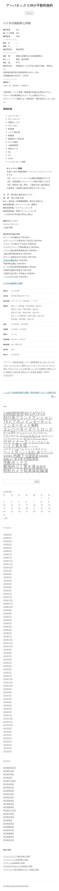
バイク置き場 (24, 368)
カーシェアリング (24, 432)
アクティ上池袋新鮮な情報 (14, 863)
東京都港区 (7, 820)
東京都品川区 (8, 787)
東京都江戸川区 (9, 810)
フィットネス (32, 449)
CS (49, 362)
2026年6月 (7, 541)
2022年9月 (7, 689)
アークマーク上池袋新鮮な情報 (15, 859)
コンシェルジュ (30, 435)
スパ (21, 438)
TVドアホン (14, 421)
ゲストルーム (11, 435)
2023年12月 (8, 639)
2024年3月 (7, 629)
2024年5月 (7, 623)
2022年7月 (7, 695)
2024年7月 (7, 616)
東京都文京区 (8, 797)
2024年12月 (8, 600)
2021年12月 (8, 718)
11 (12, 505)
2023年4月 (7, 666)
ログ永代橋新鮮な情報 (13, 283)
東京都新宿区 (8, 800)
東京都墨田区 (8, 790)
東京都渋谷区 (8, 817)
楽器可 (41, 466)
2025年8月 (7, 574)
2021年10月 (8, 725)
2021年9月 (7, 728)
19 (19, 508)
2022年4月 (7, 705)
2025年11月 (8, 564)
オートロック (43, 365)
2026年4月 (7, 547)
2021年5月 (7, 741)
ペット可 (34, 368)
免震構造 (8, 456)
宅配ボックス (15, 462)
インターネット (38, 421)
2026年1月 (7, 557)
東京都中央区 (8, 771)
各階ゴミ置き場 (13, 459)
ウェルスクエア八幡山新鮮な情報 (16, 856)
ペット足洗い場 (29, 452)
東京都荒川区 (8, 830)
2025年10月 (8, 567)
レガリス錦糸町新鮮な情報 (16, 392)
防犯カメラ (25, 372)
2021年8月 (7, 731)
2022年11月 (8, 682)
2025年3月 (7, 590)
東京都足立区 (8, 840)
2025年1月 (7, 597)
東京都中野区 (8, 774)
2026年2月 (7, 554)
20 (27, 508)
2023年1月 (7, 675)
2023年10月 (8, 646)
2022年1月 (7, 715)
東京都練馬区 (8, 827)
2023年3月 (7, 669)
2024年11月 (8, 603)
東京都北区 (7, 777)
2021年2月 (7, 751)
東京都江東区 (18, 362)
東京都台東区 (8, 784)
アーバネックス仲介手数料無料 (29, 5)
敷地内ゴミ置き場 (13, 372)
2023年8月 (7, 652)
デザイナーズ (13, 368)
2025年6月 (7, 580)
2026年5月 (7, 544)
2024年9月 (7, 610)
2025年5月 (7, 584)
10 (4, 505)
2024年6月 (7, 620)
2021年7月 (7, 735)
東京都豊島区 (8, 836)
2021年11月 (8, 721)
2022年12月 (8, 679)
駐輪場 (39, 372)
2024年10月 (8, 606)
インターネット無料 (17, 365)
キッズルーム (40, 432)
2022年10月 (8, 685)
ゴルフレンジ (47, 435)
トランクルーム (38, 442)
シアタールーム (11, 438)
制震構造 (43, 456)
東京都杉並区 (8, 804)
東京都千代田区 (9, 781)
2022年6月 (7, 698)
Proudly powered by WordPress (15, 886)
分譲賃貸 (42, 368)
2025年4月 (7, 587)
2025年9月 (7, 570)
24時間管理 (34, 362)
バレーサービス (32, 446)
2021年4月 (7, 744)
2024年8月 (7, 613)
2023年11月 (8, 643)
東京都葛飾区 (8, 833)
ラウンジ (46, 452)
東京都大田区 (8, 794)
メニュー (29, 13)
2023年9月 (7, 649)
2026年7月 (7, 538)
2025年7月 (7, 577)
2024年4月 (7, 626)
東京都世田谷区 (9, 767)
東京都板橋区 (8, 807)
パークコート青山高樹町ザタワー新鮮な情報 (21, 869)
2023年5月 (7, 662)
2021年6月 (7, 738)
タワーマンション (36, 438)
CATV (45, 362)
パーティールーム (13, 448)
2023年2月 (7, 672)
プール (44, 449)
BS (41, 362)
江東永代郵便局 (10, 260)
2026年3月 (7, 551)
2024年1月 (7, 636)
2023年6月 (7, 659)
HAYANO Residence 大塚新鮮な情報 (17, 866)
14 (34, 505)
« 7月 (5, 518)
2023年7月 (7, 656)
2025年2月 (7, 593)
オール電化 (9, 432)
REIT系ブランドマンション (27, 417)
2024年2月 (7, 633)
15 (42, 505)
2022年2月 (7, 712)
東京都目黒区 (8, 823)
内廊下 (18, 455)
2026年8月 (7, 534)
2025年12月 (8, 561)
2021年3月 (7, 748)
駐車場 (33, 372)
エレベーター (31, 365)
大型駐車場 (30, 459)
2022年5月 (7, 702)
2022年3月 (7, 708)
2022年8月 (7, 692)
